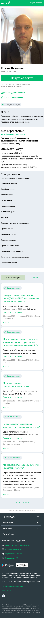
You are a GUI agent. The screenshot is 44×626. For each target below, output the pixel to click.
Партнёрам (8, 534)
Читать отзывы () (13, 97)
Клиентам (8, 522)
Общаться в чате (22, 78)
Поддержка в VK (11, 558)
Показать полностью (12, 312)
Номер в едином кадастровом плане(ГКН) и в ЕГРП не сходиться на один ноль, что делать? (21, 298)
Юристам (7, 528)
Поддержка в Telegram (13, 554)
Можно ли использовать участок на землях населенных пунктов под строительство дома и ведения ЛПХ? (21, 342)
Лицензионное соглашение (12, 586)
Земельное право (14, 288)
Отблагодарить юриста (14, 93)
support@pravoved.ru (13, 549)
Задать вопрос (36, 3)
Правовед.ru (9, 516)
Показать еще (22, 502)
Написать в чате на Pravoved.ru (17, 545)
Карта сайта (6, 591)
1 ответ (6, 323)
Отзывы (34, 277)
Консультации (13, 277)
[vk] (3, 595)
